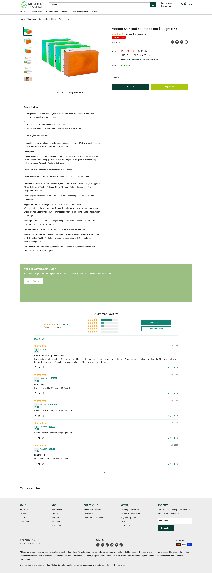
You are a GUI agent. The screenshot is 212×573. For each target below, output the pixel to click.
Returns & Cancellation (130, 514)
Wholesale (88, 514)
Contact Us (125, 525)
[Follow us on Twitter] (102, 545)
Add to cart (130, 86)
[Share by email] (186, 42)
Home (22, 19)
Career (23, 514)
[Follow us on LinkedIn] (121, 545)
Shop (22, 12)
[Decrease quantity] (123, 77)
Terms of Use (25, 543)
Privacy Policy (36, 543)
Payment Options (128, 518)
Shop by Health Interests (56, 12)
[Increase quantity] (136, 77)
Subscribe (165, 528)
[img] (40, 346)
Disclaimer (24, 522)
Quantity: (115, 77)
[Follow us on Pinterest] (112, 545)
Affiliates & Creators (92, 510)
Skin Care (56, 518)
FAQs (123, 522)
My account (166, 6)
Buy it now (169, 86)
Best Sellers (57, 510)
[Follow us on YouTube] (116, 545)
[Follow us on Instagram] (107, 545)
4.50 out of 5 (62, 324)
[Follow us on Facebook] (98, 545)
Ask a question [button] (156, 329)
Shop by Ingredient (80, 12)
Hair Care (56, 522)
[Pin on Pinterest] (177, 42)
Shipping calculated (140, 59)
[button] (118, 34)
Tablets (55, 514)
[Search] (153, 4)
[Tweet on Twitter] (181, 42)
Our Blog (24, 518)
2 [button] (104, 472)
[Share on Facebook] (172, 42)
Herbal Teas (37, 12)
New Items (56, 525)
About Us (24, 510)
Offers (95, 12)
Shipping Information (130, 510)
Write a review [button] (156, 322)
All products (31, 19)
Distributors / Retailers (93, 518)
